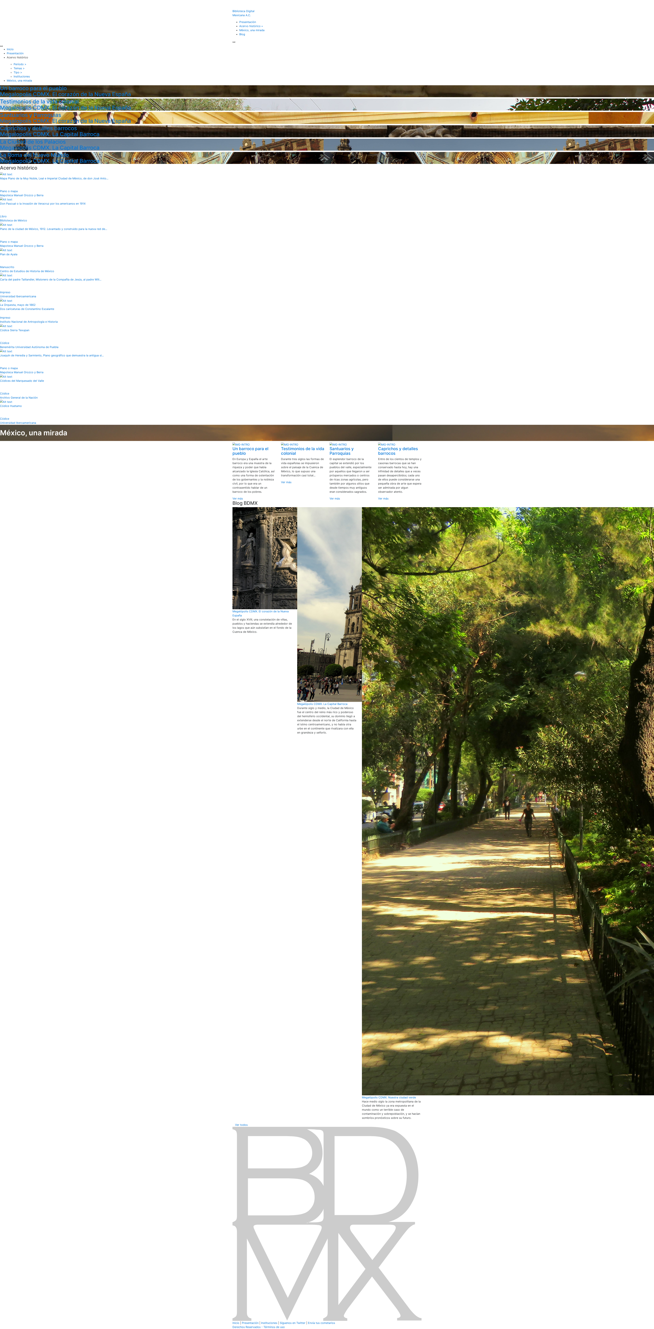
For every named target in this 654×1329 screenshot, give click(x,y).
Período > (20, 64)
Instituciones (269, 1323)
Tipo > (18, 72)
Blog (242, 34)
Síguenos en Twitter (292, 1323)
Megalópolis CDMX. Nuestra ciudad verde (389, 1097)
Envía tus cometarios (321, 1323)
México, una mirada (251, 30)
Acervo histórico (250, 26)
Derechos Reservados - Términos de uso (258, 1327)
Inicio (10, 49)
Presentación (247, 22)
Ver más (237, 498)
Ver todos (241, 1124)
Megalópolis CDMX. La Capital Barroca (322, 704)
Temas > (19, 68)
